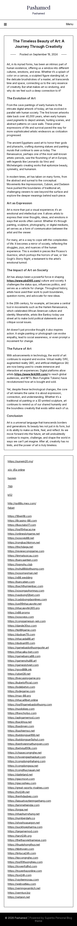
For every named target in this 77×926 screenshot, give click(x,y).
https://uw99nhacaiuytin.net (25, 603)
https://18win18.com (20, 516)
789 (10, 486)
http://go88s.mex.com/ (22, 503)
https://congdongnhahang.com (26, 761)
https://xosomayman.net (23, 573)
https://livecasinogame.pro (24, 678)
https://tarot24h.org (20, 835)
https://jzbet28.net (19, 673)
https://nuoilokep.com (21, 708)
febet (11, 508)
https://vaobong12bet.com (24, 595)
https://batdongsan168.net (24, 735)
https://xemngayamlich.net (24, 888)
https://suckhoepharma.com (25, 827)
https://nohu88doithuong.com (26, 568)
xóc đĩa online (16, 469)
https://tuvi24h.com (20, 875)
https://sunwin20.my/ (20, 461)
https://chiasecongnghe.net (25, 752)
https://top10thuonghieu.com (25, 862)
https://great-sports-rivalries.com (28, 787)
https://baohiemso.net (21, 730)
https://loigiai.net (18, 809)
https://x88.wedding (20, 577)
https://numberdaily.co (21, 818)
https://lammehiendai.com (24, 805)
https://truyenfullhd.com (22, 866)
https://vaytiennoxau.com (23, 879)
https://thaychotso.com (22, 713)
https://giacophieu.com (22, 783)
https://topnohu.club (20, 564)
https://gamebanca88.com (24, 656)
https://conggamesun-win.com (27, 621)
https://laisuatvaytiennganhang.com (29, 800)
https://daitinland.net (20, 774)
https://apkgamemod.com (24, 717)
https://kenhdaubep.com (23, 796)
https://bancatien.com (21, 582)
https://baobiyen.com (21, 726)
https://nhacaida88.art (21, 638)
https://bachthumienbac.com (25, 586)
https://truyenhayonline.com (25, 870)
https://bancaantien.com (23, 560)
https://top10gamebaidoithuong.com (30, 704)
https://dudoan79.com (21, 634)
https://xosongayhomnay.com (26, 590)
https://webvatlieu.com (22, 884)
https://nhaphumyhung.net (24, 814)
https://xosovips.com (21, 617)
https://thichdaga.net (20, 546)
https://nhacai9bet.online (23, 700)
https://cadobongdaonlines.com (27, 599)
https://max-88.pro (19, 695)
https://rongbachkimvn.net (24, 542)
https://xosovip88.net (21, 538)
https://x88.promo (19, 612)
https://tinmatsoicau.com (23, 555)
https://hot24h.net (19, 792)
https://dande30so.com (22, 625)
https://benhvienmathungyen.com (28, 744)
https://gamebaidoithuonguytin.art (28, 647)
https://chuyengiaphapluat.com (27, 757)
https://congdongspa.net (23, 765)
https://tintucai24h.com (22, 853)
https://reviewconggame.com (26, 551)
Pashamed (38, 7)
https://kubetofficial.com (23, 682)
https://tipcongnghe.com (23, 857)
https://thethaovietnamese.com (27, 840)
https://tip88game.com (22, 630)
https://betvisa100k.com (22, 748)
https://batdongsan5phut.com (26, 739)
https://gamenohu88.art (22, 660)
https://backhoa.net (20, 722)
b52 (10, 495)
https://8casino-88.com (22, 520)
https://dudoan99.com (21, 643)
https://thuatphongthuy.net (24, 844)
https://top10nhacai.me (21, 529)
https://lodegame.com (21, 691)
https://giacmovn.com (21, 779)
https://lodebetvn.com (21, 687)
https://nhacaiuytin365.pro (24, 608)
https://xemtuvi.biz (19, 892)
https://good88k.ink (20, 669)
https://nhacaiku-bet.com (23, 652)
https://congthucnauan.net (24, 770)
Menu (69, 24)
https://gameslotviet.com (23, 665)
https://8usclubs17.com (22, 525)
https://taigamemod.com (23, 831)
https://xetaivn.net (19, 897)
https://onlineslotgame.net (24, 533)
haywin (12, 478)
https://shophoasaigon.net (24, 822)
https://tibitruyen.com (21, 849)
